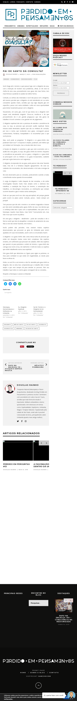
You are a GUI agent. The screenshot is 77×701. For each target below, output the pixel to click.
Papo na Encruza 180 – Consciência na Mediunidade (63, 619)
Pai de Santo (31, 324)
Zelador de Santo (32, 328)
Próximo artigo (37, 363)
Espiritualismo (32, 26)
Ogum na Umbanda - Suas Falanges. (62, 155)
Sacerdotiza (8, 328)
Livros (12, 2)
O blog (6, 2)
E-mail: (55, 80)
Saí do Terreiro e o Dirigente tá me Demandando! (39, 309)
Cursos (37, 2)
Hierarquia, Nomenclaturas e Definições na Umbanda (8, 310)
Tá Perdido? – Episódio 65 (62, 190)
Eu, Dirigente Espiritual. (22, 308)
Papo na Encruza (66, 26)
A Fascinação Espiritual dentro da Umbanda (48, 465)
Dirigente (7, 324)
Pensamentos (10, 26)
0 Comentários (15, 79)
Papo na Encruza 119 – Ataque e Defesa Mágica (13, 368)
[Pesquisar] (62, 2)
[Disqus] (26, 505)
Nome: (55, 85)
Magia (52, 26)
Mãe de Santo (18, 324)
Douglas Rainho (12, 74)
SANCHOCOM (44, 676)
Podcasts (20, 2)
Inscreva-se (61, 93)
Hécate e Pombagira (38, 366)
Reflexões (44, 26)
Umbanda (20, 26)
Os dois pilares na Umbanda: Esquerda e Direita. (61, 143)
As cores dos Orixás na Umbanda (60, 129)
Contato (29, 2)
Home (23, 672)
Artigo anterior (15, 363)
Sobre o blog (37, 672)
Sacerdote (42, 324)
